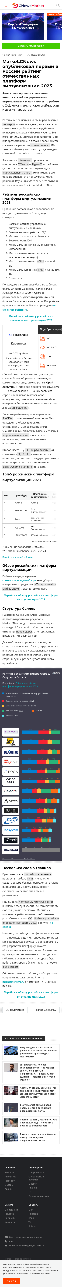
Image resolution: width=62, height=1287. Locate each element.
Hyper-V (37, 164)
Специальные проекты (36, 1178)
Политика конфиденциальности (26, 1245)
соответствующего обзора (19, 580)
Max (30, 1209)
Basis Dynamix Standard (17, 466)
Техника (32, 1187)
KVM (30, 878)
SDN (21, 710)
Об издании (11, 1209)
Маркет (32, 1183)
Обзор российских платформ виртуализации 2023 (20, 685)
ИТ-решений (20, 407)
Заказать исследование (31, 45)
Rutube (32, 1226)
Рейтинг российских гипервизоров (25, 673)
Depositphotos (23, 1258)
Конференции (36, 1172)
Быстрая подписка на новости (25, 1237)
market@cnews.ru (13, 981)
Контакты (10, 1222)
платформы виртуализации (36, 902)
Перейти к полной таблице (17, 557)
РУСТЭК (7, 418)
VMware (23, 164)
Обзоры (9, 1184)
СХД (32, 700)
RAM (40, 270)
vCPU (40, 261)
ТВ (29, 1191)
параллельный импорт (17, 172)
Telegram (33, 1213)
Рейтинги (10, 1180)
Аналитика (11, 1176)
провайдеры (24, 631)
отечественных (40, 145)
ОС (30, 918)
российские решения (37, 874)
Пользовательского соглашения (33, 1273)
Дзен (31, 1217)
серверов (9, 124)
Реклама (9, 1213)
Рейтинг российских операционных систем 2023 (30, 920)
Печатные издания (38, 1196)
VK (29, 1222)
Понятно (12, 1280)
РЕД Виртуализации (38, 450)
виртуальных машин (15, 435)
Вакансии (10, 1217)
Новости (9, 1172)
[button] (58, 5)
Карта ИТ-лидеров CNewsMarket (23, 26)
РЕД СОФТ (23, 454)
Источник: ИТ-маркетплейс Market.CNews (18, 859)
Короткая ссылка (46, 1010)
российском (10, 966)
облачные (25, 160)
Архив (8, 1188)
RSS (11, 1241)
